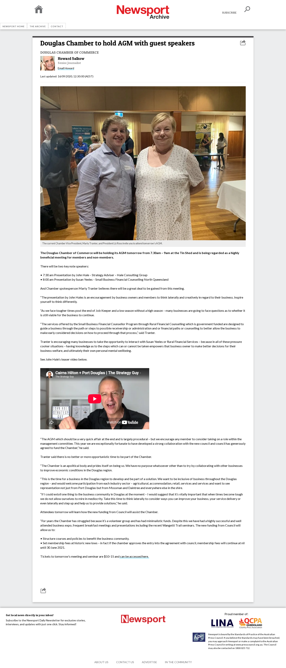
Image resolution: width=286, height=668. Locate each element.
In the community (178, 662)
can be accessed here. (134, 556)
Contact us (125, 662)
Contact (57, 26)
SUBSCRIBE (229, 12)
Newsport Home (14, 26)
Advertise (149, 662)
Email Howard (66, 68)
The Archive (38, 26)
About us (101, 662)
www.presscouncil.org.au (249, 644)
